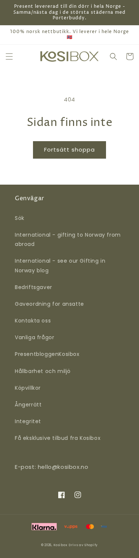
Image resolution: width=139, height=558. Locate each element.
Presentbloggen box (47, 354)
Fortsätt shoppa (69, 149)
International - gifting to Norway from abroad (68, 239)
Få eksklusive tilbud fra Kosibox (57, 438)
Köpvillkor (28, 388)
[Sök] (113, 56)
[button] (9, 56)
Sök (19, 218)
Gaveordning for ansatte (49, 304)
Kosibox (60, 545)
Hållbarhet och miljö (43, 371)
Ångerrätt (28, 404)
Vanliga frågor (34, 337)
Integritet (28, 421)
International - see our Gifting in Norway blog (60, 265)
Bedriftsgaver (33, 287)
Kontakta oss (33, 320)
